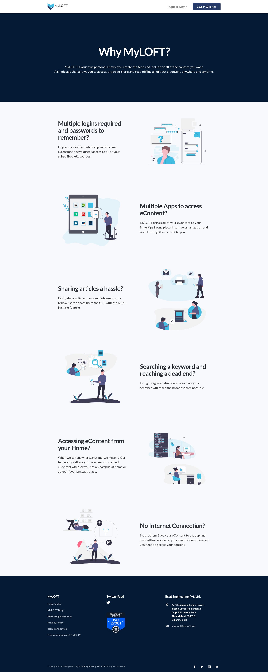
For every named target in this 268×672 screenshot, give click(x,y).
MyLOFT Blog (55, 610)
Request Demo (176, 7)
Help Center (54, 603)
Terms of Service (57, 628)
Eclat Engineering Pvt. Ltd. (91, 666)
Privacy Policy (55, 622)
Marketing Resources (59, 616)
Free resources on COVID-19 (63, 634)
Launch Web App (207, 6)
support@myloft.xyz (184, 625)
